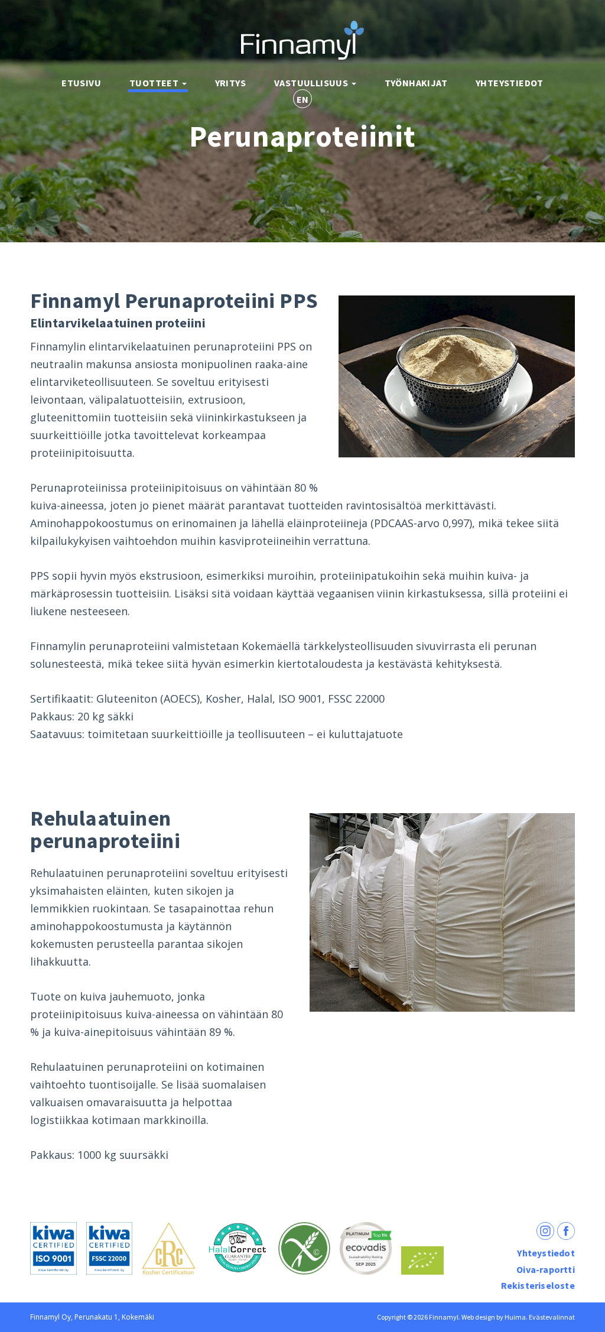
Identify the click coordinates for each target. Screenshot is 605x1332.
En (303, 99)
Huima (515, 1316)
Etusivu (81, 83)
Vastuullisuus (312, 83)
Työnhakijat (416, 83)
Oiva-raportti (545, 1269)
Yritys (230, 83)
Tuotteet (155, 83)
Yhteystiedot (510, 83)
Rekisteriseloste (538, 1285)
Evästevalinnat (552, 1316)
